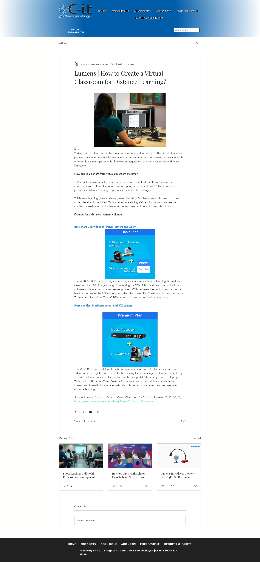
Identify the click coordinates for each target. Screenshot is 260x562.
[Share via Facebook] (75, 411)
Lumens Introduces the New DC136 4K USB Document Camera (178, 475)
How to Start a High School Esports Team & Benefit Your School (129, 475)
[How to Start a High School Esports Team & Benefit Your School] (130, 456)
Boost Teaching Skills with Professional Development (79, 475)
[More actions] (184, 64)
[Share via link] (97, 411)
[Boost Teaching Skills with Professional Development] (81, 456)
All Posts (63, 43)
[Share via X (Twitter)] (83, 411)
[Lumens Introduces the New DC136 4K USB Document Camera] (179, 456)
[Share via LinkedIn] (90, 411)
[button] (196, 43)
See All (197, 438)
